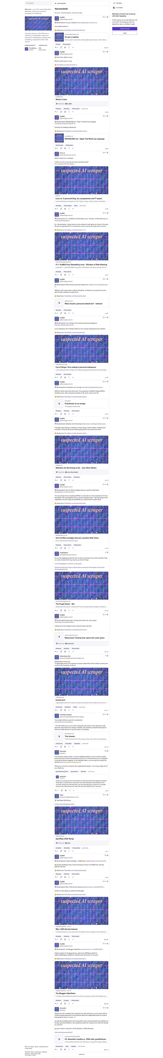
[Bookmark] (69, 47)
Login (125, 33)
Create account (125, 29)
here (70, 762)
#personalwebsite (83, 567)
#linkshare (64, 567)
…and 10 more (81, 1046)
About (32, 1046)
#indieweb (58, 567)
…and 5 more (85, 848)
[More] (73, 47)
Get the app (38, 1052)
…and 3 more (85, 743)
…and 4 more (82, 205)
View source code (35, 1053)
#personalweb (72, 567)
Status (36, 1046)
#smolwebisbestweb (61, 569)
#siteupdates (93, 567)
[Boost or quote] (61, 47)
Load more (81, 1054)
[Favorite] (65, 47)
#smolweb (101, 567)
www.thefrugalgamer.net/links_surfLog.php (68, 564)
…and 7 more (91, 771)
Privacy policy (28, 1048)
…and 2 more (84, 108)
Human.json (62, 661)
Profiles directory (43, 1046)
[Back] (55, 3)
